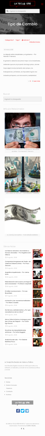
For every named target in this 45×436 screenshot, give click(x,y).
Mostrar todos (35, 42)
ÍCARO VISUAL (31, 426)
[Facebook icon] (21, 429)
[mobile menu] (42, 4)
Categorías (9, 40)
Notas (8, 382)
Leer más (37, 81)
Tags (17, 40)
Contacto (9, 391)
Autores (26, 40)
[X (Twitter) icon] (23, 429)
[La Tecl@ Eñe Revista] (22, 4)
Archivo (8, 395)
